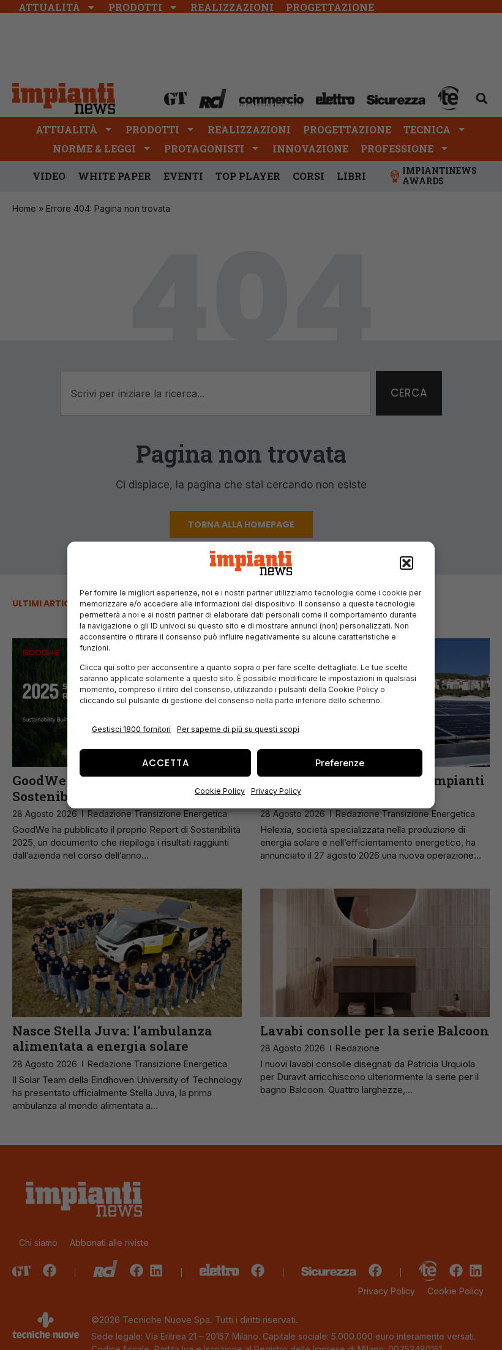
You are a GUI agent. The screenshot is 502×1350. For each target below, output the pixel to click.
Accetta (165, 762)
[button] (406, 563)
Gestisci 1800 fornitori (131, 729)
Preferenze (339, 763)
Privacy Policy (276, 791)
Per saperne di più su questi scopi (238, 729)
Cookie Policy (220, 791)
